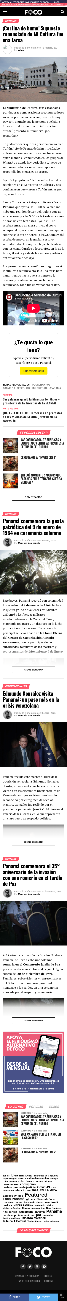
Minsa (26, 1208)
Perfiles (48, 1276)
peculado (7, 1215)
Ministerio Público (11, 1208)
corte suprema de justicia (19, 1187)
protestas (48, 1215)
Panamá (56, 388)
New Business (54, 1208)
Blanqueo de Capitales (46, 1176)
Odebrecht (26, 1211)
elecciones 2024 (26, 1190)
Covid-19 (9, 388)
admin (21, 50)
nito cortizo (10, 1212)
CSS (54, 1188)
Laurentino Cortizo (12, 1202)
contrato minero (43, 1181)
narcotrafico (37, 1208)
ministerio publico (44, 1205)
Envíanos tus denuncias (27, 1276)
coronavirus (42, 385)
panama (39, 1211)
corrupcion (28, 1184)
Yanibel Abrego (34, 1221)
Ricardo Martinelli (34, 1217)
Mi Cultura (40, 388)
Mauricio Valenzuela (29, 543)
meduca (7, 1205)
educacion (8, 1191)
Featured (24, 388)
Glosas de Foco (45, 1199)
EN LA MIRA (48, 1190)
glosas (30, 1199)
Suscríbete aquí (33, 371)
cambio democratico (37, 1178)
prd (38, 1215)
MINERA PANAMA (23, 1205)
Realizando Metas (11, 1218)
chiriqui (54, 1179)
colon (21, 1181)
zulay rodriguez (51, 1221)
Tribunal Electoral (14, 1221)
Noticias (48, 1281)
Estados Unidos (13, 1196)
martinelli (51, 1202)
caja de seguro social (13, 1179)
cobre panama (10, 1181)
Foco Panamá (14, 1199)
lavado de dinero (33, 1202)
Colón (29, 1181)
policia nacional (24, 1215)
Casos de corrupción (29, 1281)
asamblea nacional (18, 1175)
